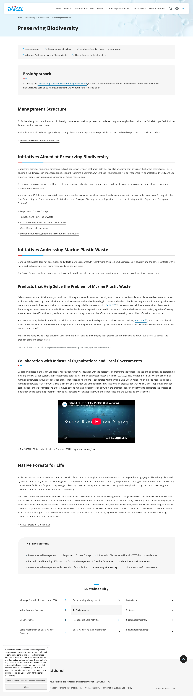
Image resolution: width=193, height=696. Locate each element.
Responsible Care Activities (86, 619)
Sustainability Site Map (137, 629)
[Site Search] (170, 9)
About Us (68, 8)
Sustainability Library (136, 619)
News (58, 8)
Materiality (131, 600)
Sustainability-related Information (89, 629)
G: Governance (27, 619)
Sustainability (140, 8)
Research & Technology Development (114, 8)
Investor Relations (157, 8)
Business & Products (84, 8)
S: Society (131, 610)
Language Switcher (177, 9)
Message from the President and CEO (38, 600)
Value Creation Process (31, 610)
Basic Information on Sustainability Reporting (37, 631)
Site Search (170, 9)
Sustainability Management (86, 600)
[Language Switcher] (177, 9)
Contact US (183, 9)
